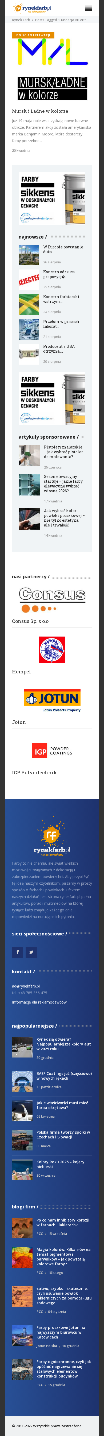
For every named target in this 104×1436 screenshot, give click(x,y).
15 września (57, 1233)
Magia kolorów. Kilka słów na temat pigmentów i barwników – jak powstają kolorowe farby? (64, 1256)
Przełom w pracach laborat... (61, 324)
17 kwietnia (53, 501)
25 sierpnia (52, 286)
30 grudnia (45, 1057)
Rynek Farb (21, 19)
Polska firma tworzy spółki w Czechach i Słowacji (63, 1135)
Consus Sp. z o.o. (31, 621)
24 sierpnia (52, 311)
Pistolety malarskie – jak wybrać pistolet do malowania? (63, 451)
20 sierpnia (52, 361)
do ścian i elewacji (33, 35)
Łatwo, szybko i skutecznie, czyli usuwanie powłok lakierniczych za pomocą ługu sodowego (64, 1295)
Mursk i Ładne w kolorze (40, 111)
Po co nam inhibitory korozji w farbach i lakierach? (63, 1222)
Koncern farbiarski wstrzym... (61, 299)
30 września (46, 1175)
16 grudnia (70, 1345)
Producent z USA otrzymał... (59, 349)
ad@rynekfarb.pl (26, 986)
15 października (49, 1086)
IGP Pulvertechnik (34, 773)
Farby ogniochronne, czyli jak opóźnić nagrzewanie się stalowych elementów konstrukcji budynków (64, 1369)
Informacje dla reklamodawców (39, 1002)
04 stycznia (57, 1311)
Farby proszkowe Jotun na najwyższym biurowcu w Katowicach (61, 1332)
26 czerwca (53, 467)
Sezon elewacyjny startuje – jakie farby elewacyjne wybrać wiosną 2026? (63, 483)
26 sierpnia (52, 262)
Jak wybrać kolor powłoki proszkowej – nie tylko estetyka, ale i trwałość (64, 518)
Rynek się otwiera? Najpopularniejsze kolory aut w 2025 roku (64, 1044)
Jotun (19, 722)
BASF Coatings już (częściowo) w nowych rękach (64, 1076)
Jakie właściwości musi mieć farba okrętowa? (62, 1105)
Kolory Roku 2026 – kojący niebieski (61, 1164)
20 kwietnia (21, 150)
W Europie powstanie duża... (63, 249)
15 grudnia (56, 1384)
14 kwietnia (53, 535)
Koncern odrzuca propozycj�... (59, 274)
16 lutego (55, 1272)
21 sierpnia (52, 336)
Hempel (21, 672)
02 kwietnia (46, 1116)
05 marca (44, 1146)
